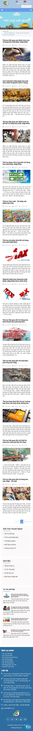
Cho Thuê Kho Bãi (7, 655)
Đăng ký (28, 3)
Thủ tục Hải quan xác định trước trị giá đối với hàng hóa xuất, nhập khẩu (16, 122)
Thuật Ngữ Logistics (10, 541)
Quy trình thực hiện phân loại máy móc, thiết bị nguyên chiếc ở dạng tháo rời (15, 82)
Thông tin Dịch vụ (9, 566)
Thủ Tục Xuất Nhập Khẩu (11, 537)
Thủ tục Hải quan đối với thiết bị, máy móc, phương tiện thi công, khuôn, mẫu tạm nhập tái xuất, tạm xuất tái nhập (16, 441)
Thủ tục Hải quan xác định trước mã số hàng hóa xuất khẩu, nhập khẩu (16, 41)
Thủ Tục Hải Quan (9, 534)
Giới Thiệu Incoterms (10, 544)
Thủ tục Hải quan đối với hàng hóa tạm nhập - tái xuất (15, 480)
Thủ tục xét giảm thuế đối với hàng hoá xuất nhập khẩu (16, 241)
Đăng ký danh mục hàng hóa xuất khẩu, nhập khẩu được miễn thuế (15, 280)
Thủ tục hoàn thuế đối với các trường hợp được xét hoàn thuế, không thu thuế (16, 402)
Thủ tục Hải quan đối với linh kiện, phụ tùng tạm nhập (15, 361)
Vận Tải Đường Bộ (7, 659)
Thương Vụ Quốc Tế (10, 548)
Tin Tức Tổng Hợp (9, 569)
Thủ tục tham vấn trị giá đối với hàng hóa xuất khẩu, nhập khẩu (16, 163)
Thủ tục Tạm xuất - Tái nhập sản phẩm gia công (14, 202)
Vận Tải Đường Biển (7, 661)
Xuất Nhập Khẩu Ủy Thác (9, 665)
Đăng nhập (20, 3)
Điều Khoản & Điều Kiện (11, 576)
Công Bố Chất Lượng (8, 666)
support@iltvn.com (9, 708)
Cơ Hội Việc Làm (9, 573)
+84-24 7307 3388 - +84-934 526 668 (18, 705)
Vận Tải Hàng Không (8, 663)
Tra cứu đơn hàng (26, 6)
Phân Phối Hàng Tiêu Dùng (9, 657)
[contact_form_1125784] (29, 727)
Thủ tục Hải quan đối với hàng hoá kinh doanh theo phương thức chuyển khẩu (15, 321)
